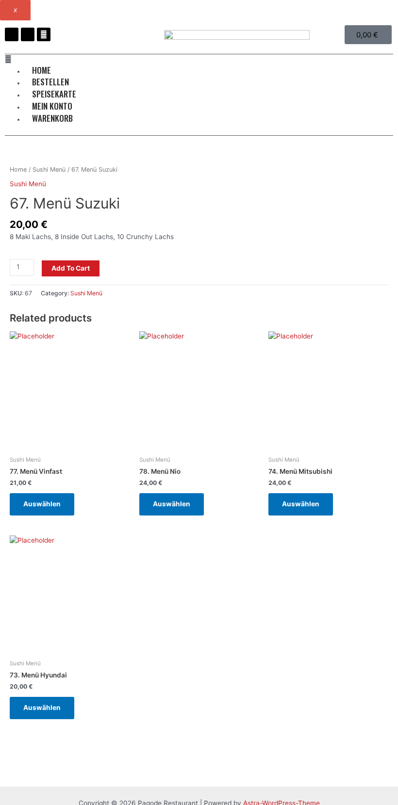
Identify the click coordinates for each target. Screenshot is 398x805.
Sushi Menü (49, 169)
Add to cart (70, 268)
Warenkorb (52, 118)
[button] (199, 59)
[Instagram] (27, 34)
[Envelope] (43, 34)
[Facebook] (11, 34)
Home (18, 169)
